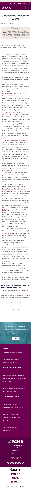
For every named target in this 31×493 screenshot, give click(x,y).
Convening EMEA (16, 414)
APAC (11, 3)
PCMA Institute (6, 378)
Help (8, 486)
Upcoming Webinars (20, 388)
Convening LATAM (7, 417)
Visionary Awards (7, 430)
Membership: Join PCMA (8, 407)
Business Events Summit (8, 420)
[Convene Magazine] (6, 7)
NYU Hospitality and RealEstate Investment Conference (14, 189)
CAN (21, 268)
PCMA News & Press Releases (10, 362)
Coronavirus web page (19, 291)
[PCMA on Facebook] (8, 463)
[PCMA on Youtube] (18, 463)
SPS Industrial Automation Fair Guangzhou (17, 245)
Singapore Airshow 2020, (12, 54)
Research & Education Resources (18, 378)
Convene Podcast (7, 375)
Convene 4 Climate (15, 411)
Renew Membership (19, 407)
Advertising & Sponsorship (16, 352)
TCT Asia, (5, 172)
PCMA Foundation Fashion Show (10, 427)
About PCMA (6, 352)
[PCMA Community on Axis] (23, 463)
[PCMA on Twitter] (11, 463)
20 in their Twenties (7, 401)
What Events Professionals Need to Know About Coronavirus (15, 286)
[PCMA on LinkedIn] (13, 463)
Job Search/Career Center (9, 356)
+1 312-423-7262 (14, 458)
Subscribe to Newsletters (9, 388)
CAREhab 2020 (22, 221)
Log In (25, 3)
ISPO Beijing (5, 210)
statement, (5, 107)
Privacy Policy (14, 486)
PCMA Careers (19, 356)
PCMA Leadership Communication (11, 359)
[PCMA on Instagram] (15, 463)
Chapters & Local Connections (10, 404)
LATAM (19, 3)
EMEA (15, 3)
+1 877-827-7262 (13, 457)
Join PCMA (15, 338)
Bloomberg (5, 170)
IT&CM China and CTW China (10, 93)
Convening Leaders (16, 417)
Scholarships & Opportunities (10, 381)
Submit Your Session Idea (9, 385)
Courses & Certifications (18, 375)
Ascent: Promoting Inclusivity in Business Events (14, 372)
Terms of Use (21, 486)
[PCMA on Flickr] (20, 463)
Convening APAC (7, 414)
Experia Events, (23, 59)
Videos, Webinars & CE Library (10, 391)
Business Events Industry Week (10, 424)
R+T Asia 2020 (9, 228)
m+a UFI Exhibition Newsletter (13, 233)
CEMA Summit (6, 411)
